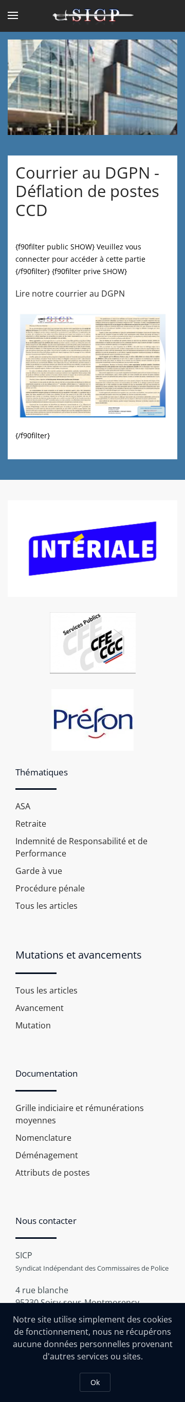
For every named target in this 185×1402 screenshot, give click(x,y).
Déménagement (46, 1155)
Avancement (39, 1008)
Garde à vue (38, 871)
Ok (95, 1382)
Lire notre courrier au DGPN (70, 293)
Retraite (30, 823)
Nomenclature (43, 1137)
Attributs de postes (52, 1172)
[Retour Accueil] (92, 15)
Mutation (33, 1025)
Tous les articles (46, 905)
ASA (22, 806)
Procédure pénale (50, 888)
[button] (13, 15)
